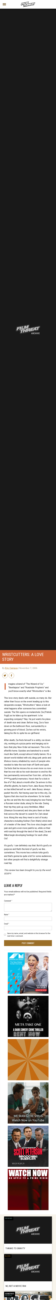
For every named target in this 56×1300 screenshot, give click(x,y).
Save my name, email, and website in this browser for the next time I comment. (28, 934)
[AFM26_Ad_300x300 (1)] (28, 953)
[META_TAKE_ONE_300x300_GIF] (28, 997)
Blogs (7, 1256)
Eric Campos (11, 668)
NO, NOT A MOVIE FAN (15, 1286)
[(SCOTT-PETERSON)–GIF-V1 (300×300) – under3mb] (28, 1126)
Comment (8, 900)
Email (6, 923)
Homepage (9, 1294)
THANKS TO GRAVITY (15, 1248)
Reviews (8, 1218)
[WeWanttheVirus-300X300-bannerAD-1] (28, 1083)
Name (6, 914)
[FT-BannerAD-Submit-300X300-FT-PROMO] (28, 1040)
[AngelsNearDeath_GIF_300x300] (28, 1170)
